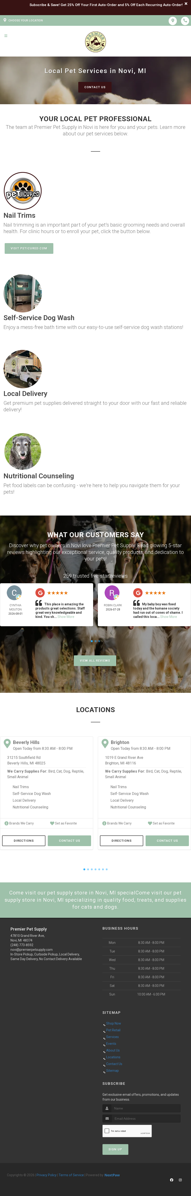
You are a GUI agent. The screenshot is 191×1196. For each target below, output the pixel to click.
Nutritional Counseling (30, 807)
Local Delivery (24, 800)
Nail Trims (21, 787)
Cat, (59, 771)
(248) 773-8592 (21, 945)
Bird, (51, 771)
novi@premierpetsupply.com (31, 949)
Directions (24, 840)
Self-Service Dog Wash (32, 793)
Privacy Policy (47, 1175)
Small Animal (17, 777)
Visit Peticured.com (29, 248)
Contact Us (95, 87)
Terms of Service (71, 1175)
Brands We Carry (21, 823)
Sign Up (115, 1149)
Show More (66, 617)
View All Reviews (95, 660)
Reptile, (78, 771)
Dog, (67, 771)
